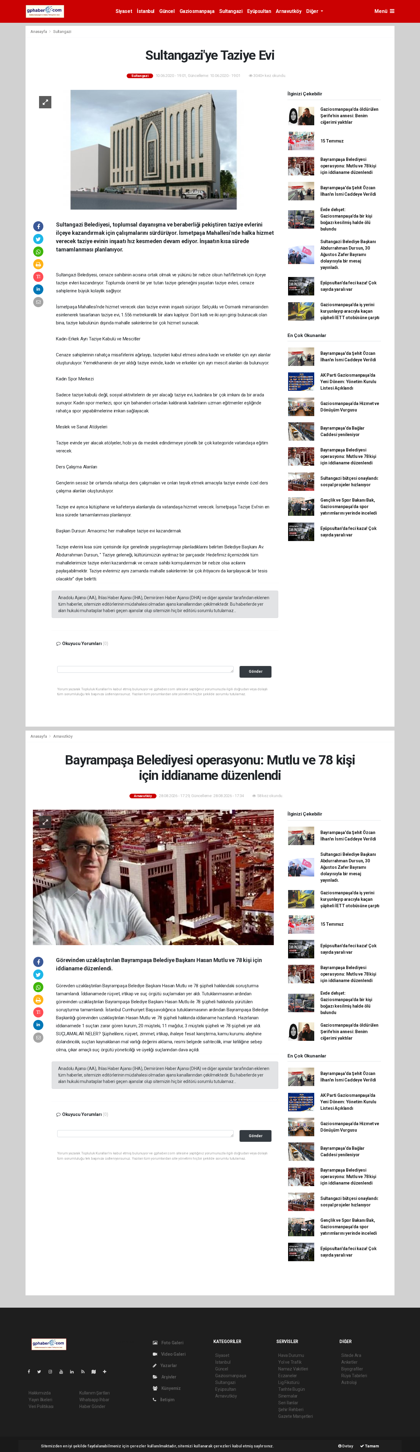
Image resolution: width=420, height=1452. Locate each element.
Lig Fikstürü (288, 1382)
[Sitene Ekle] (107, 1371)
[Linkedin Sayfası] (74, 1371)
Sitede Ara (351, 1355)
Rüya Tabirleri (354, 1375)
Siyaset (124, 11)
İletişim (167, 1399)
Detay (347, 1446)
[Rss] (85, 1371)
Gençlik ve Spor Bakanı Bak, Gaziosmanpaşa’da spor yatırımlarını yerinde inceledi (348, 506)
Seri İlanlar (288, 1402)
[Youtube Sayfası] (63, 1371)
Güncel (167, 11)
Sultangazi (230, 11)
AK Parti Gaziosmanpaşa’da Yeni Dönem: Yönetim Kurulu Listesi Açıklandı (348, 382)
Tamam (371, 1446)
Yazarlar (168, 1365)
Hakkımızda (40, 1392)
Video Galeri (172, 1354)
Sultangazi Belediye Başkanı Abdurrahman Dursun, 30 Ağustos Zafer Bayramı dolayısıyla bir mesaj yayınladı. (348, 254)
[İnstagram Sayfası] (53, 1371)
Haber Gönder (92, 1406)
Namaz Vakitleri (293, 1368)
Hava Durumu (291, 1355)
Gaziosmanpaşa (197, 11)
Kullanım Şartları (94, 1392)
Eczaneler (287, 1375)
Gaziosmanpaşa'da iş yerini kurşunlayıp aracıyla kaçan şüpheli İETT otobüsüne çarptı (349, 311)
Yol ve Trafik (290, 1362)
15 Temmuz (332, 140)
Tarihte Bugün (291, 1389)
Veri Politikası (41, 1406)
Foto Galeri (172, 1342)
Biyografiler (352, 1368)
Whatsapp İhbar (94, 1399)
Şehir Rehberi (290, 1409)
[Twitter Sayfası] (41, 1371)
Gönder (256, 671)
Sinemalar (288, 1396)
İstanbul (145, 11)
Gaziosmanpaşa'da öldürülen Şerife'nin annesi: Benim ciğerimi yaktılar (349, 116)
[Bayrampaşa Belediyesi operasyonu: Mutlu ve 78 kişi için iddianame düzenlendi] (153, 877)
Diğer (312, 11)
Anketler (349, 1362)
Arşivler (168, 1376)
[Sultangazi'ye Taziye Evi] (153, 149)
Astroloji (349, 1382)
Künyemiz (170, 1388)
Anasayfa (39, 31)
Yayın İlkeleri (40, 1399)
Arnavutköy (288, 11)
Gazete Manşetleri (295, 1416)
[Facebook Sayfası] (31, 1371)
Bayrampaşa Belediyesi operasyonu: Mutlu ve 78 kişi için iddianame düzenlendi (348, 166)
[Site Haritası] (96, 1371)
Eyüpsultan (259, 11)
